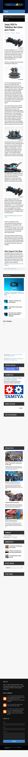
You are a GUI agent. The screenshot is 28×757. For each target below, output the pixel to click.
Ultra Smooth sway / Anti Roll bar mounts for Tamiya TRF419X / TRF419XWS (15, 314)
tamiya (11, 268)
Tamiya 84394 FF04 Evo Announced (12, 502)
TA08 (9, 268)
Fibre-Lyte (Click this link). (17, 226)
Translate (15, 537)
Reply (13, 33)
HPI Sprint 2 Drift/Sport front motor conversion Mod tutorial (15, 551)
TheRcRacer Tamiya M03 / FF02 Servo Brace (14, 294)
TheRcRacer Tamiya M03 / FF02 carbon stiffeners (15, 301)
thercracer (15, 268)
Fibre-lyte (14, 205)
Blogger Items (7, 748)
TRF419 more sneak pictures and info (12, 483)
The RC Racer (14, 747)
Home (5, 17)
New (10, 17)
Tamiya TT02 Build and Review (11, 521)
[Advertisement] (14, 626)
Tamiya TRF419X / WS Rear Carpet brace (15, 307)
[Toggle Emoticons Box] (4, 324)
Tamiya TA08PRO (19, 49)
